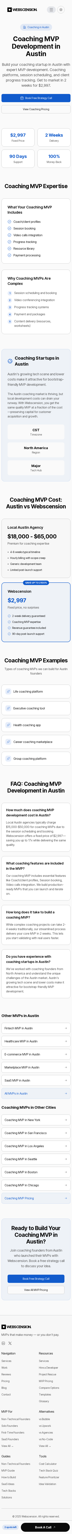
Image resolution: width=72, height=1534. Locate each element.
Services (6, 1360)
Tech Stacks (8, 1490)
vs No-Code (46, 1439)
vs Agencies (46, 1432)
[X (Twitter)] (10, 1343)
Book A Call (43, 1527)
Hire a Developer (48, 1367)
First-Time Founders (12, 1432)
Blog (4, 1387)
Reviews (6, 1374)
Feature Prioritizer (49, 1477)
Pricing (5, 1381)
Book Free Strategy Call (38, 98)
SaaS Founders (10, 1439)
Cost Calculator (48, 1463)
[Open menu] (51, 9)
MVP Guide (8, 1470)
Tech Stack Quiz (48, 1470)
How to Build (8, 1477)
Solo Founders (9, 1425)
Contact (6, 1394)
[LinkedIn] (3, 1343)
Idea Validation (47, 1484)
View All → (7, 1445)
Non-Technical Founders (15, 1419)
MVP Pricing (46, 1381)
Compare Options (49, 1387)
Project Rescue (47, 1374)
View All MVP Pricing (36, 1289)
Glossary (44, 1401)
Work (4, 1367)
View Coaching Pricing (36, 109)
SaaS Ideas (7, 1484)
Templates (45, 1394)
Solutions (6, 1497)
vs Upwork (45, 1425)
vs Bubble (44, 1419)
